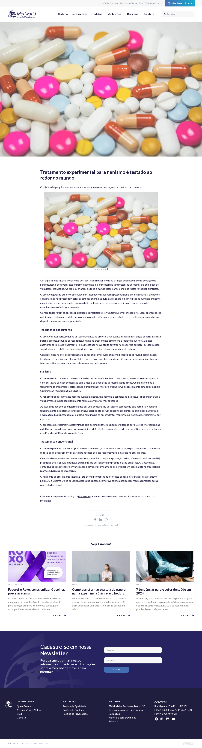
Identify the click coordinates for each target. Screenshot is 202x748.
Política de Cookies (73, 709)
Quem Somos (24, 706)
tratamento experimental (107, 525)
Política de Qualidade (74, 706)
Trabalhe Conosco (154, 3)
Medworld (84, 496)
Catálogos (114, 713)
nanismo (92, 525)
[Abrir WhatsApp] (194, 740)
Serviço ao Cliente (128, 3)
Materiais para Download (122, 717)
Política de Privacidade (75, 713)
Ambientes (114, 13)
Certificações (79, 13)
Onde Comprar (110, 3)
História (63, 13)
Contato (149, 13)
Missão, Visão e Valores (29, 709)
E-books (113, 721)
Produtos (96, 13)
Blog (141, 3)
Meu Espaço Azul (180, 3)
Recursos (132, 13)
